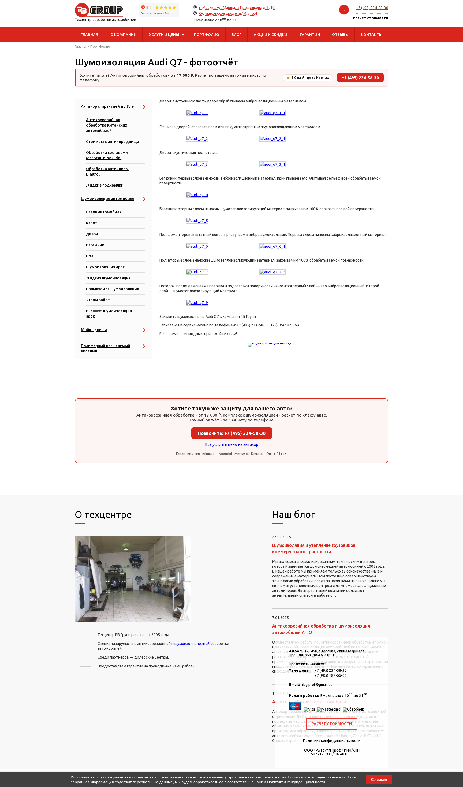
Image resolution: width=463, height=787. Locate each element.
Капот (91, 223)
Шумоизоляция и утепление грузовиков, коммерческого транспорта (314, 548)
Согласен (379, 780)
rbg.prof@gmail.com (318, 684)
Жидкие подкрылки (105, 185)
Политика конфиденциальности (331, 740)
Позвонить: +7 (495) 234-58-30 (232, 433)
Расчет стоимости (332, 724)
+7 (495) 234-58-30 (372, 8)
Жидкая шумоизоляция (108, 278)
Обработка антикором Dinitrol (107, 171)
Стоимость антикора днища (112, 141)
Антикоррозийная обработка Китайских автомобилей (106, 125)
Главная (81, 46)
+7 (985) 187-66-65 (331, 675)
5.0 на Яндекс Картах (307, 78)
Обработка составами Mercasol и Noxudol (107, 155)
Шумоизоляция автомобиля (107, 198)
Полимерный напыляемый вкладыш (105, 348)
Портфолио (100, 46)
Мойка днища (94, 330)
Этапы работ (98, 300)
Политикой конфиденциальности (317, 777)
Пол (89, 256)
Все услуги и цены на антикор (231, 444)
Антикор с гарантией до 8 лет (108, 106)
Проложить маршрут (307, 664)
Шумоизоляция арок (105, 267)
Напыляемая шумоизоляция (112, 289)
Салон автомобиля (103, 212)
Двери (92, 234)
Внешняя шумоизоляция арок (109, 313)
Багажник (95, 245)
